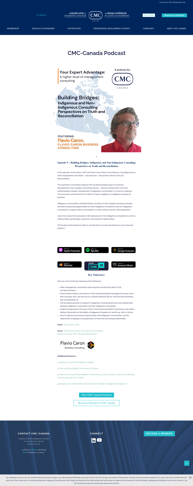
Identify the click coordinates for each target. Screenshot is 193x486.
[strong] (13, 28)
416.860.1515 (26, 450)
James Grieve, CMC (71, 325)
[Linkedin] (93, 440)
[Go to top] (186, 463)
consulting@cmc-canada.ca (36, 452)
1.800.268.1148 (42, 450)
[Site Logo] (96, 16)
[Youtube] (99, 440)
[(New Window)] (69, 250)
